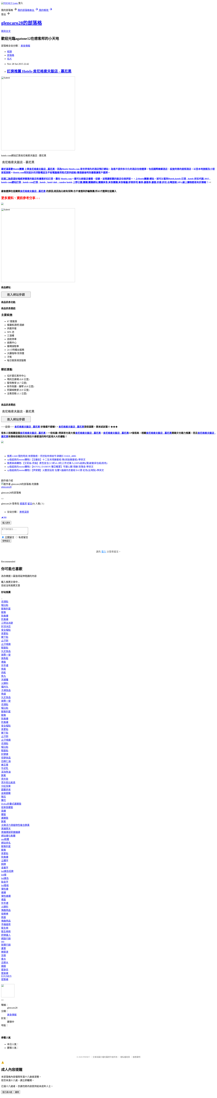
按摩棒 (4, 914)
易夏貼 (4, 633)
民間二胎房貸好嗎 (10, 179)
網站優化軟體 (8, 835)
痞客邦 (23, 503)
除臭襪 (4, 616)
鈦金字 (4, 882)
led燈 (3, 874)
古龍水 (4, 962)
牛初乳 (4, 768)
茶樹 (3, 955)
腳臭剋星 (6, 608)
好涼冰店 (6, 626)
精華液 (4, 952)
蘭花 (3, 800)
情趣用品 (6, 910)
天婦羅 (4, 679)
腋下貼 (4, 637)
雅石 (3, 796)
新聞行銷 (6, 945)
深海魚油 (6, 772)
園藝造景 (6, 789)
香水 (3, 959)
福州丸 (4, 686)
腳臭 (3, 612)
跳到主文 (6, 31)
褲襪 (3, 892)
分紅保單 (6, 786)
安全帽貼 (6, 630)
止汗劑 (4, 640)
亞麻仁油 (6, 761)
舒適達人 (6, 935)
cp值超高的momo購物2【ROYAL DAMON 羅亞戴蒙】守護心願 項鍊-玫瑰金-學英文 (50, 466)
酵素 (3, 775)
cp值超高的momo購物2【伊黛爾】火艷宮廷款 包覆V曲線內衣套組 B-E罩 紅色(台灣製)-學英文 (55, 470)
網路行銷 (6, 938)
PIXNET (86, 1057)
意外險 (4, 779)
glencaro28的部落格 (21, 23)
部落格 (10, 55)
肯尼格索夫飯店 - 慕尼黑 (33, 433)
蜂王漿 (4, 765)
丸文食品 (6, 651)
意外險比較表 (8, 782)
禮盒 (3, 662)
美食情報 (25, 45)
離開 (17, 1092)
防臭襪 (4, 619)
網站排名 (6, 843)
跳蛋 (3, 917)
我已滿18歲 (7, 1092)
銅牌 (3, 864)
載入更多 (6, 523)
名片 (9, 58)
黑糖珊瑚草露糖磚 (10, 832)
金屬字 (4, 867)
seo (2, 941)
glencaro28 (6, 487)
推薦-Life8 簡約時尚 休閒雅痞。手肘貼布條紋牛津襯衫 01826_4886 (41, 456)
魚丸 (3, 676)
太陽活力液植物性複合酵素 (15, 825)
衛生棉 (4, 928)
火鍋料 (4, 683)
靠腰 (3, 811)
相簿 (9, 51)
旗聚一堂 (6, 655)
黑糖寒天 (6, 828)
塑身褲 (4, 973)
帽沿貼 (4, 605)
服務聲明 (136, 1057)
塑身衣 (4, 969)
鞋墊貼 (4, 647)
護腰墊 (4, 818)
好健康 (4, 754)
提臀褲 (4, 979)
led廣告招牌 (7, 871)
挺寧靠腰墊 (7, 807)
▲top (3, 517)
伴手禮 (4, 665)
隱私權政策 (125, 1057)
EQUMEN (6, 976)
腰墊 (3, 814)
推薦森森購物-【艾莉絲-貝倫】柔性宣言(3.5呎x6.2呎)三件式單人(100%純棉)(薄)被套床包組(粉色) (57, 463)
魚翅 (3, 694)
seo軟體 (5, 839)
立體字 (4, 860)
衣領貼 (4, 601)
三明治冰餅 (7, 623)
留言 (29, 503)
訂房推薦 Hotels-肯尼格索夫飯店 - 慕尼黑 (39, 71)
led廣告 (5, 878)
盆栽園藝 (6, 793)
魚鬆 (3, 669)
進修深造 (24, 512)
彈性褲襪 (6, 896)
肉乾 (3, 672)
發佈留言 (6, 541)
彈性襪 (4, 889)
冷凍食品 (6, 690)
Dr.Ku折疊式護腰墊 (11, 804)
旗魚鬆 (4, 658)
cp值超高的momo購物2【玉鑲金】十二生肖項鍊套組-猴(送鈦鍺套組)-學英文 (46, 459)
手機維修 (6, 924)
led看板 (5, 885)
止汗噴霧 (6, 644)
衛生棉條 (6, 931)
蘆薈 (3, 948)
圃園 (3, 966)
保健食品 (6, 757)
